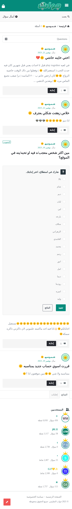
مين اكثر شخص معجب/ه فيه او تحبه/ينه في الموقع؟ (39, 155)
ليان (59, 201)
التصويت (6, 142)
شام (59, 186)
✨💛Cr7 (53, 469)
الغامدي (57, 239)
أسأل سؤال (8, 16)
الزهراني (57, 231)
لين (59, 209)
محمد (58, 246)
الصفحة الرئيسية (54, 496)
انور (59, 261)
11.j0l (55, 429)
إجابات (54, 394)
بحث (64, 16)
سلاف (58, 224)
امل (59, 269)
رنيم (59, 254)
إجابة (52, 90)
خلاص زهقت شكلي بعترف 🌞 (48, 113)
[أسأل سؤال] (6, 502)
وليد (59, 299)
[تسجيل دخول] (3, 6)
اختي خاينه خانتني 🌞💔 (52, 58)
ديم (59, 194)
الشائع (64, 394)
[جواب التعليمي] (48, 5)
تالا (59, 179)
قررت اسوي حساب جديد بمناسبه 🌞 (44, 366)
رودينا (58, 284)
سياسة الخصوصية (35, 496)
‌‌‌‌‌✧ (57, 416)
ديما (59, 276)
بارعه (58, 216)
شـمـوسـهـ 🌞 (48, 48)
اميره (58, 291)
